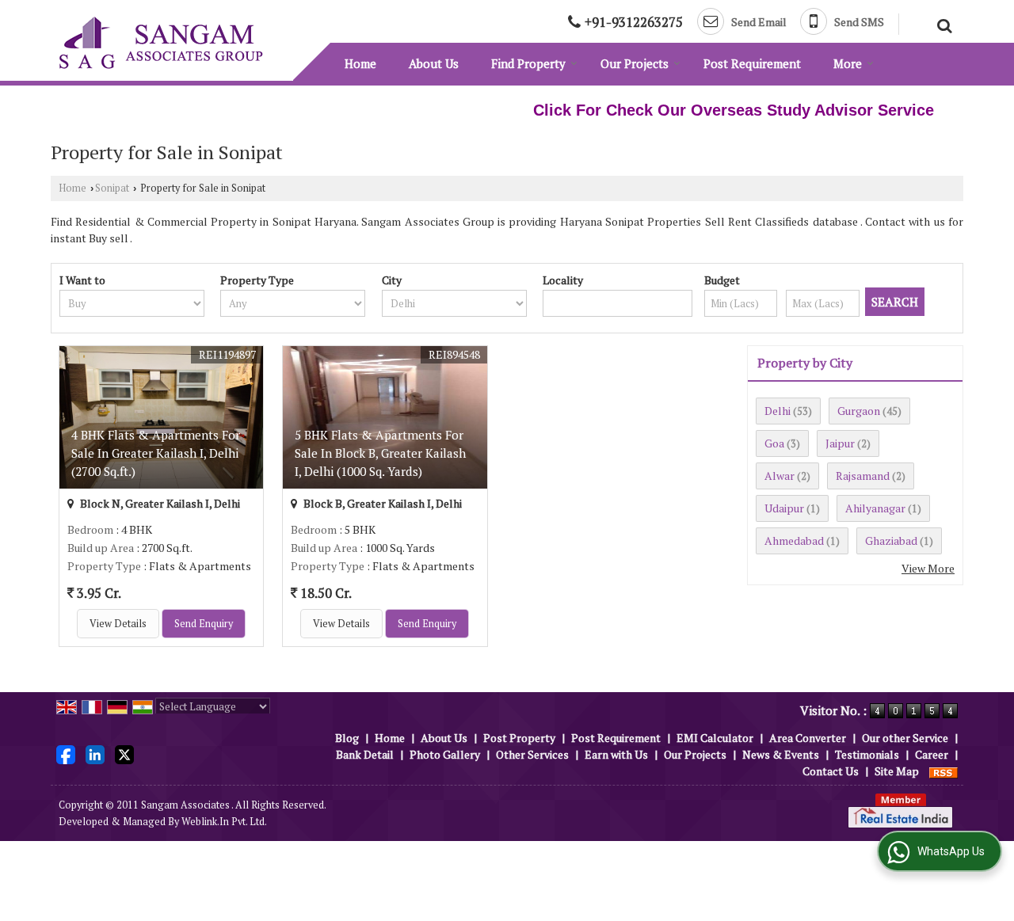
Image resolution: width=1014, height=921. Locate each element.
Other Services (532, 754)
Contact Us (830, 770)
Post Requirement (752, 63)
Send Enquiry (203, 623)
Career (931, 754)
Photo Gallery (445, 754)
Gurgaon (858, 410)
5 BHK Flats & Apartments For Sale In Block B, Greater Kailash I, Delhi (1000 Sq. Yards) (380, 453)
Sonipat (112, 188)
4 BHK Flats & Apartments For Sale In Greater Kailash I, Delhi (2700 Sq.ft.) (155, 453)
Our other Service (905, 737)
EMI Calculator (715, 737)
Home (360, 63)
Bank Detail (365, 754)
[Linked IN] (95, 753)
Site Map (897, 770)
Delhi (777, 410)
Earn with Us (616, 754)
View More (928, 568)
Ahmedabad (794, 540)
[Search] (942, 23)
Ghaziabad (891, 540)
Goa (774, 443)
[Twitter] (124, 753)
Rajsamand (863, 475)
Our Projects (634, 63)
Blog (347, 737)
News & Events (780, 754)
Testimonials (867, 754)
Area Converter (807, 737)
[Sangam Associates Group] (161, 43)
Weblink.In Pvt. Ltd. (224, 821)
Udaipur (784, 508)
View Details (118, 623)
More (847, 63)
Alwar (779, 475)
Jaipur (840, 443)
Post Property (519, 737)
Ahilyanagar (875, 508)
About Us (434, 63)
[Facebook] (65, 753)
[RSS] (943, 770)
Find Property (528, 63)
